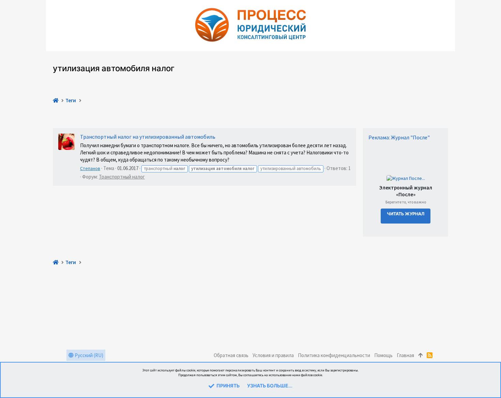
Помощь (383, 355)
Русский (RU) (88, 355)
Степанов (90, 168)
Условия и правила (273, 355)
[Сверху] (420, 355)
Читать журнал (405, 214)
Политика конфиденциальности (334, 355)
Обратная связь (231, 355)
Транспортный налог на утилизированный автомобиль (147, 136)
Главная (405, 355)
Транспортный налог (122, 176)
